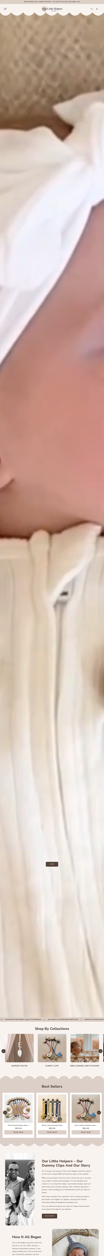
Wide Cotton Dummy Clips (52, 1125)
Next (100, 1051)
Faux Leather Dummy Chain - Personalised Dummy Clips (86, 1125)
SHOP (52, 864)
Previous (4, 1051)
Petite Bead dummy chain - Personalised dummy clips (18, 1125)
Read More (49, 1216)
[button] (5, 9)
